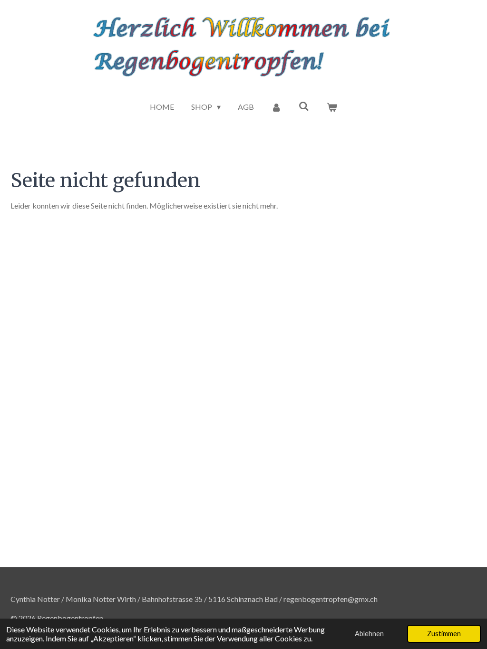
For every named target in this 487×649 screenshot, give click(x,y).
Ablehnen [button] (369, 634)
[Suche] (303, 106)
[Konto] (276, 107)
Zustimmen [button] (444, 634)
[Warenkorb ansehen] (331, 107)
